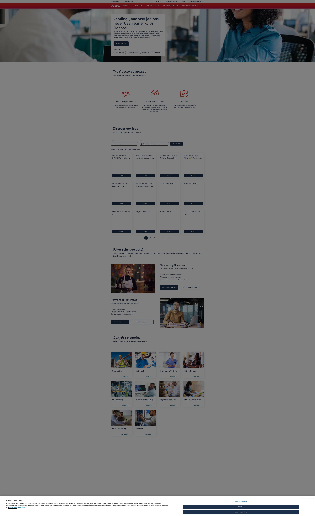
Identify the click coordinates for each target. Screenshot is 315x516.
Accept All (241, 507)
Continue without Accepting (308, 497)
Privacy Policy (21, 507)
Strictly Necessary (241, 512)
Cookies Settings (241, 501)
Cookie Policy (13, 507)
